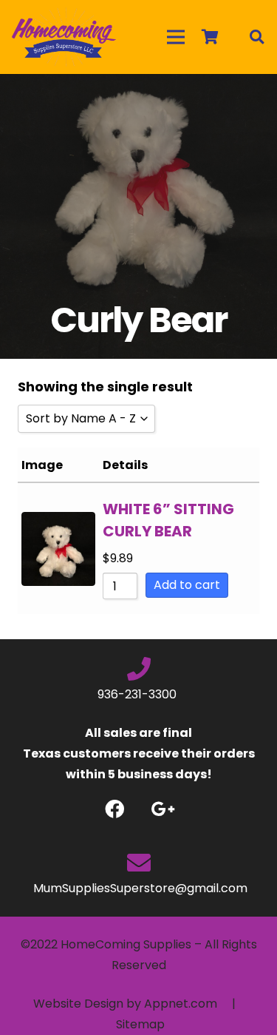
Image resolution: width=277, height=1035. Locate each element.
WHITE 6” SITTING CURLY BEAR (168, 520)
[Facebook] (115, 809)
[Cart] (210, 37)
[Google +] (163, 809)
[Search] (256, 37)
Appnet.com (180, 1003)
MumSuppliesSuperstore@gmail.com (138, 888)
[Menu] (175, 36)
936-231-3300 (138, 694)
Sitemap (140, 1024)
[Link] (64, 37)
